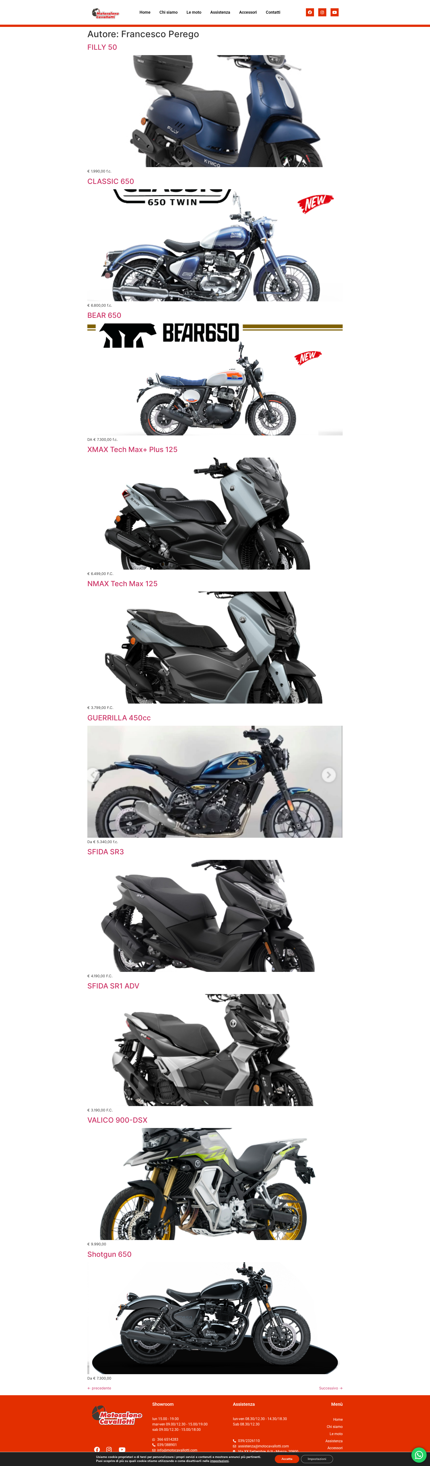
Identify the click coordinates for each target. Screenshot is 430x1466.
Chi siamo (168, 12)
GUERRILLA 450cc (119, 717)
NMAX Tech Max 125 (122, 583)
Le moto (194, 12)
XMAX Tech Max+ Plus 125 (132, 449)
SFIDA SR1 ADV (113, 986)
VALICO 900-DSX (117, 1120)
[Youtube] (335, 12)
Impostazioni (317, 1459)
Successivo (331, 1388)
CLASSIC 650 (110, 181)
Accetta (287, 1459)
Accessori (248, 12)
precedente (99, 1388)
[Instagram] (322, 12)
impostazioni (219, 1461)
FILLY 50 (102, 47)
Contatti (273, 12)
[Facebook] (310, 12)
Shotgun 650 (109, 1254)
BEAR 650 (104, 315)
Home (145, 12)
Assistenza (220, 12)
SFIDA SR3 (105, 851)
